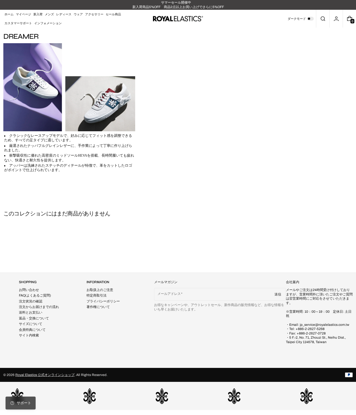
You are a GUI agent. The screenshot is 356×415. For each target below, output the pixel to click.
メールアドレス (169, 294)
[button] (322, 19)
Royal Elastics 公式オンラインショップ (45, 375)
